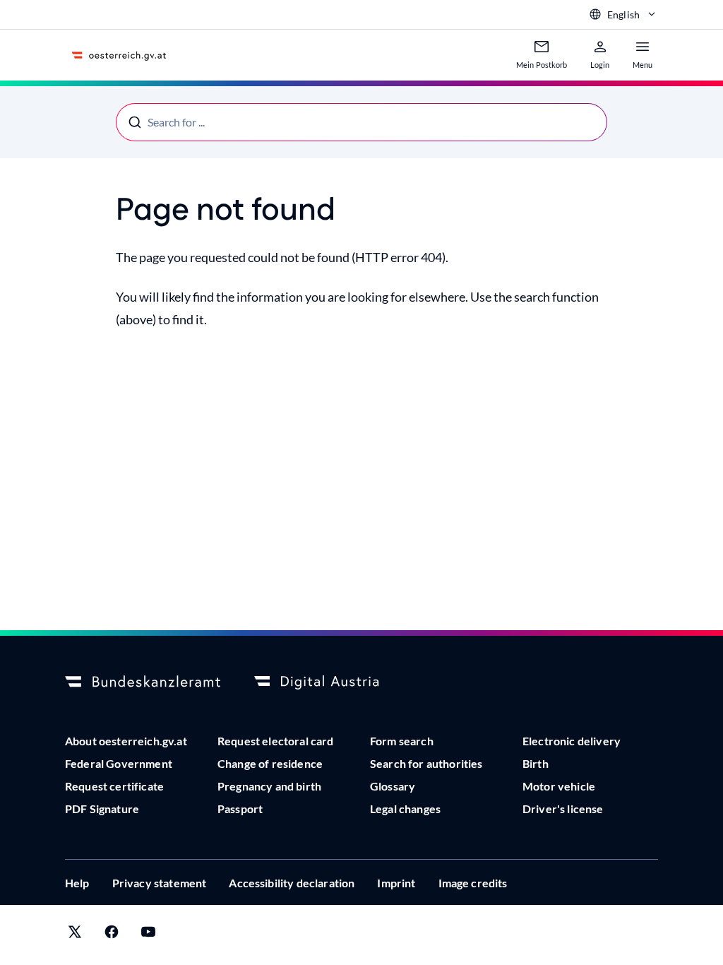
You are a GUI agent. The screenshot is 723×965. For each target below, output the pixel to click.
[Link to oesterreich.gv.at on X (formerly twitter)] (75, 935)
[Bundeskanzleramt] (142, 682)
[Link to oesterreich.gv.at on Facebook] (111, 935)
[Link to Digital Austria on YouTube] (148, 935)
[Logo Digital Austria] (332, 682)
